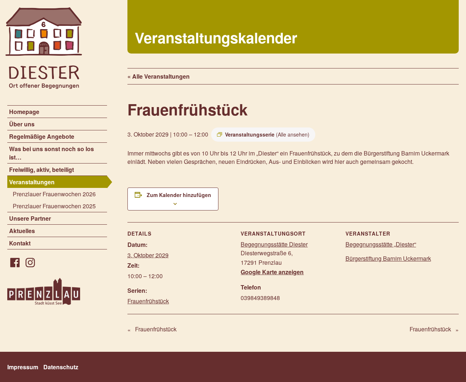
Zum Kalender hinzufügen (179, 194)
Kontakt (20, 243)
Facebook (15, 262)
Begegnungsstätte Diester (274, 244)
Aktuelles (22, 231)
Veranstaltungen (32, 182)
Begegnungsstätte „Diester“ (380, 244)
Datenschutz (60, 367)
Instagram (30, 262)
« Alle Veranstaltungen (158, 76)
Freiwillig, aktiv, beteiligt (41, 169)
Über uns (22, 124)
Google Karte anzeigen (272, 272)
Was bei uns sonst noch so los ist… (51, 153)
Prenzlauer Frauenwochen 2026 (54, 194)
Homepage (24, 111)
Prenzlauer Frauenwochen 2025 (54, 206)
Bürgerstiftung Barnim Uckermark (388, 258)
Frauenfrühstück (148, 301)
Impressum (22, 367)
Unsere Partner (30, 218)
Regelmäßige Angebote (41, 136)
